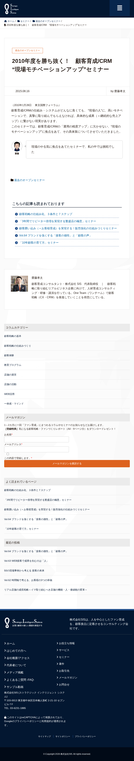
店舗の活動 (10, 384)
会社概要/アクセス (18, 658)
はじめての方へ (16, 650)
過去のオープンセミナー (29, 180)
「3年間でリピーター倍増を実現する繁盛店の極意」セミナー (57, 221)
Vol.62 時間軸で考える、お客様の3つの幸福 (28, 580)
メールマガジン (68, 677)
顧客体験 (9, 355)
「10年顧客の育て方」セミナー (39, 242)
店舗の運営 (10, 374)
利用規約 (46, 721)
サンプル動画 (15, 686)
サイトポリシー (62, 736)
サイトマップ (44, 736)
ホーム (11, 643)
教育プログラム (12, 365)
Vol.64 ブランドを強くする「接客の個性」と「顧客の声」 (55, 235)
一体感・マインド (14, 403)
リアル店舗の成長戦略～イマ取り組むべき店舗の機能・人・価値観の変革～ (45, 589)
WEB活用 (9, 394)
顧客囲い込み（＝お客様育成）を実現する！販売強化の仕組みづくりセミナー (68, 228)
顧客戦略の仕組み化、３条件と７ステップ (45, 214)
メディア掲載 (15, 672)
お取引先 (64, 670)
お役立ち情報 (67, 643)
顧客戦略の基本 (12, 336)
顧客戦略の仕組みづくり (17, 345)
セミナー (64, 657)
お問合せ (64, 684)
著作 (61, 663)
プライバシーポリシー (27, 721)
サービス (64, 650)
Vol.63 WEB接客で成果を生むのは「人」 (26, 560)
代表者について (16, 665)
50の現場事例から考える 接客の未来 (24, 570)
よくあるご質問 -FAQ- (20, 679)
